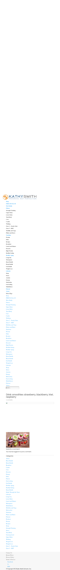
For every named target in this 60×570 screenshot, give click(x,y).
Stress (7, 275)
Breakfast (8, 244)
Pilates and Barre (10, 233)
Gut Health (9, 266)
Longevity (8, 257)
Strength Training (11, 210)
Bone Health (9, 461)
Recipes (8, 242)
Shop (7, 201)
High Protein (9, 251)
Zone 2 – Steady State (12, 226)
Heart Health (9, 262)
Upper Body (9, 212)
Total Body (9, 217)
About (7, 291)
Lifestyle (8, 271)
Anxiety (8, 278)
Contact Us (9, 553)
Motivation (9, 282)
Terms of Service (10, 559)
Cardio (8, 221)
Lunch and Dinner (11, 246)
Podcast (8, 289)
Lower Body (9, 215)
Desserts (8, 248)
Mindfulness (9, 287)
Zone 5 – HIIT (10, 228)
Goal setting (9, 284)
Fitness (8, 208)
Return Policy (10, 555)
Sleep (7, 273)
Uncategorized (10, 535)
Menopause (9, 260)
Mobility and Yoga (11, 230)
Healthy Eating (10, 253)
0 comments (9, 400)
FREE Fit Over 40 (11, 204)
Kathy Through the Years (13, 492)
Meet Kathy (9, 206)
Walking (8, 224)
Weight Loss (9, 269)
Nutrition (8, 235)
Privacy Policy (10, 557)
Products (8, 519)
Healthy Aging (10, 255)
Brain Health (9, 264)
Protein (8, 237)
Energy (8, 280)
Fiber (7, 239)
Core (7, 219)
